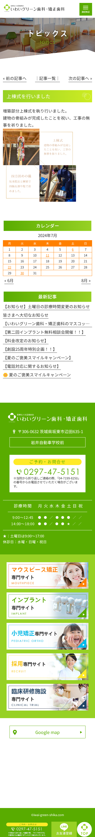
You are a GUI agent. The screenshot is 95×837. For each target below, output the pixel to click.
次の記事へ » (80, 78)
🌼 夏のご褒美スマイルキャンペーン (37, 375)
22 (9, 267)
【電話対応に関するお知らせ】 (32, 366)
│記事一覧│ (47, 78)
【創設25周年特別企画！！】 (30, 349)
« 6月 (9, 280)
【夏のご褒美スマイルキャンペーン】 (38, 358)
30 (22, 273)
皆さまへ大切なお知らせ (25, 315)
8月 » (86, 280)
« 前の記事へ (15, 78)
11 (47, 255)
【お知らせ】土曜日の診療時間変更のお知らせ (46, 306)
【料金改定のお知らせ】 (25, 340)
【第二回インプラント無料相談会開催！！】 (44, 332)
